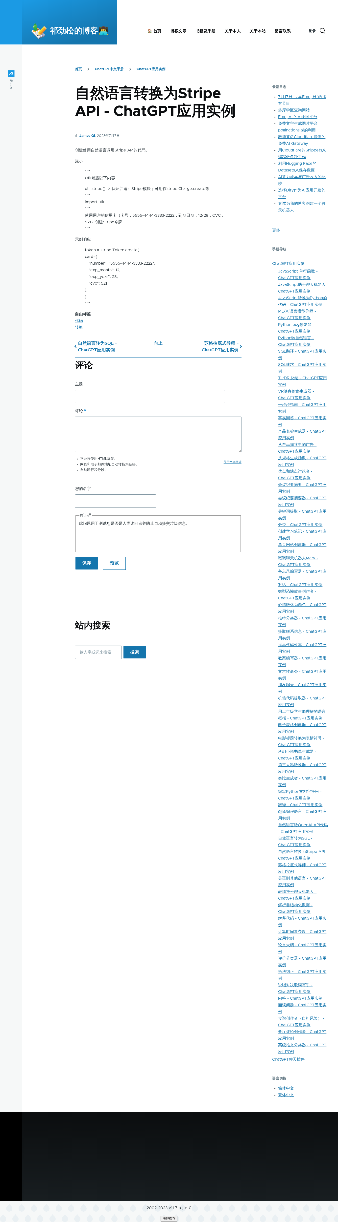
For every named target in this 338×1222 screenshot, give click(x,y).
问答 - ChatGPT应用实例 (300, 998)
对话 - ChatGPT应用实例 (300, 585)
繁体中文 (286, 1095)
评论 (79, 411)
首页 (78, 69)
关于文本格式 (232, 462)
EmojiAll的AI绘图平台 (297, 117)
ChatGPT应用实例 (151, 69)
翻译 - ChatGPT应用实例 (300, 805)
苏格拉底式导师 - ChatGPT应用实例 (220, 346)
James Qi (87, 136)
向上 (158, 343)
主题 (79, 384)
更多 (276, 230)
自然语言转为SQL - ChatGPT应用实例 (97, 346)
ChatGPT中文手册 (109, 69)
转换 (79, 327)
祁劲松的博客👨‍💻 (79, 31)
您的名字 (83, 489)
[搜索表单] (322, 31)
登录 (312, 31)
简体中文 (286, 1088)
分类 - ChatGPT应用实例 (300, 525)
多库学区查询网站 (294, 110)
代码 (79, 321)
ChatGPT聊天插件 (288, 1059)
